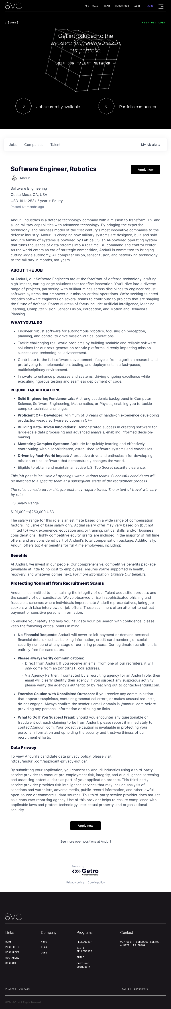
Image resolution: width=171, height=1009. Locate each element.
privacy (10, 988)
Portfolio (91, 6)
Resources (122, 6)
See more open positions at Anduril (85, 841)
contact (10, 963)
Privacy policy (75, 882)
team (44, 947)
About (138, 6)
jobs (13, 144)
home (8, 941)
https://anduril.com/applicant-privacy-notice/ (49, 761)
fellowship (84, 942)
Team (107, 6)
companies (33, 144)
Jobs (150, 6)
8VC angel (12, 957)
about (45, 941)
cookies (24, 988)
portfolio (12, 947)
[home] (13, 6)
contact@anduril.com (141, 685)
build (80, 957)
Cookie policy (96, 882)
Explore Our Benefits (128, 574)
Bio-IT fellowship (84, 950)
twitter (125, 988)
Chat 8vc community (84, 965)
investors (141, 988)
